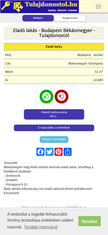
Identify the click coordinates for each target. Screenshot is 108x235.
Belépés (38, 17)
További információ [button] (41, 227)
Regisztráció (70, 17)
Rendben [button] (89, 221)
